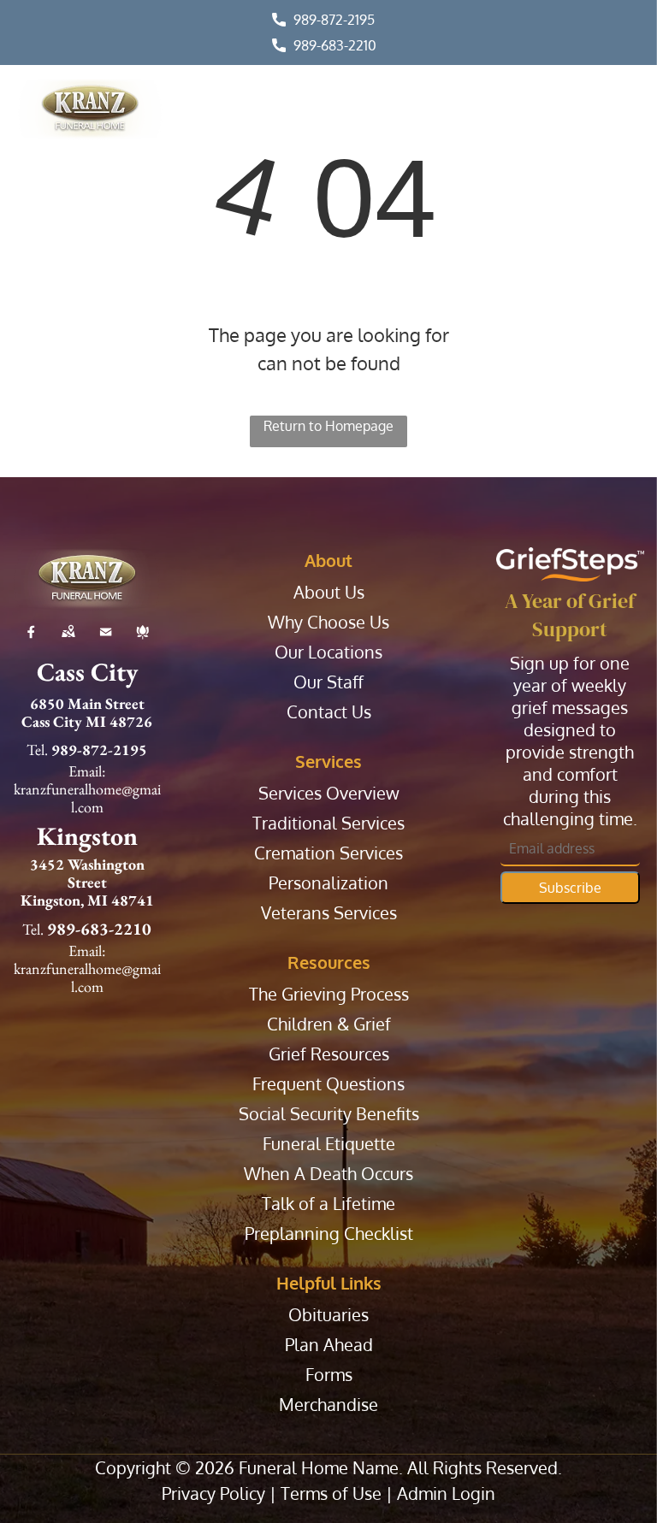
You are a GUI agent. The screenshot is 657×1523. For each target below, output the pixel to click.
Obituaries (328, 1314)
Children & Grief (329, 1024)
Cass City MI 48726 (86, 721)
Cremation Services (328, 853)
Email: (86, 771)
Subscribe (570, 887)
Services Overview (329, 793)
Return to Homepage (328, 425)
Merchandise (328, 1404)
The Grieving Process (329, 994)
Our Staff (328, 682)
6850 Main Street (87, 703)
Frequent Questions (328, 1084)
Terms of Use (331, 1493)
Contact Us (329, 712)
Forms (328, 1374)
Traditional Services (328, 823)
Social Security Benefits (329, 1114)
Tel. (37, 749)
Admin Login (446, 1493)
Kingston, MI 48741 (87, 900)
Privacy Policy (213, 1493)
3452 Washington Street (87, 873)
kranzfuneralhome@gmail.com (87, 798)
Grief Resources (329, 1054)
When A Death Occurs (328, 1173)
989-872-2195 (334, 19)
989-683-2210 (334, 45)
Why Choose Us (328, 622)
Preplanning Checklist (329, 1233)
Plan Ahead (329, 1344)
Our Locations (328, 652)
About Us (328, 592)
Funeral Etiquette (329, 1143)
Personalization (328, 883)
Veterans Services (329, 913)
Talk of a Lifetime (328, 1203)
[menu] (619, 113)
